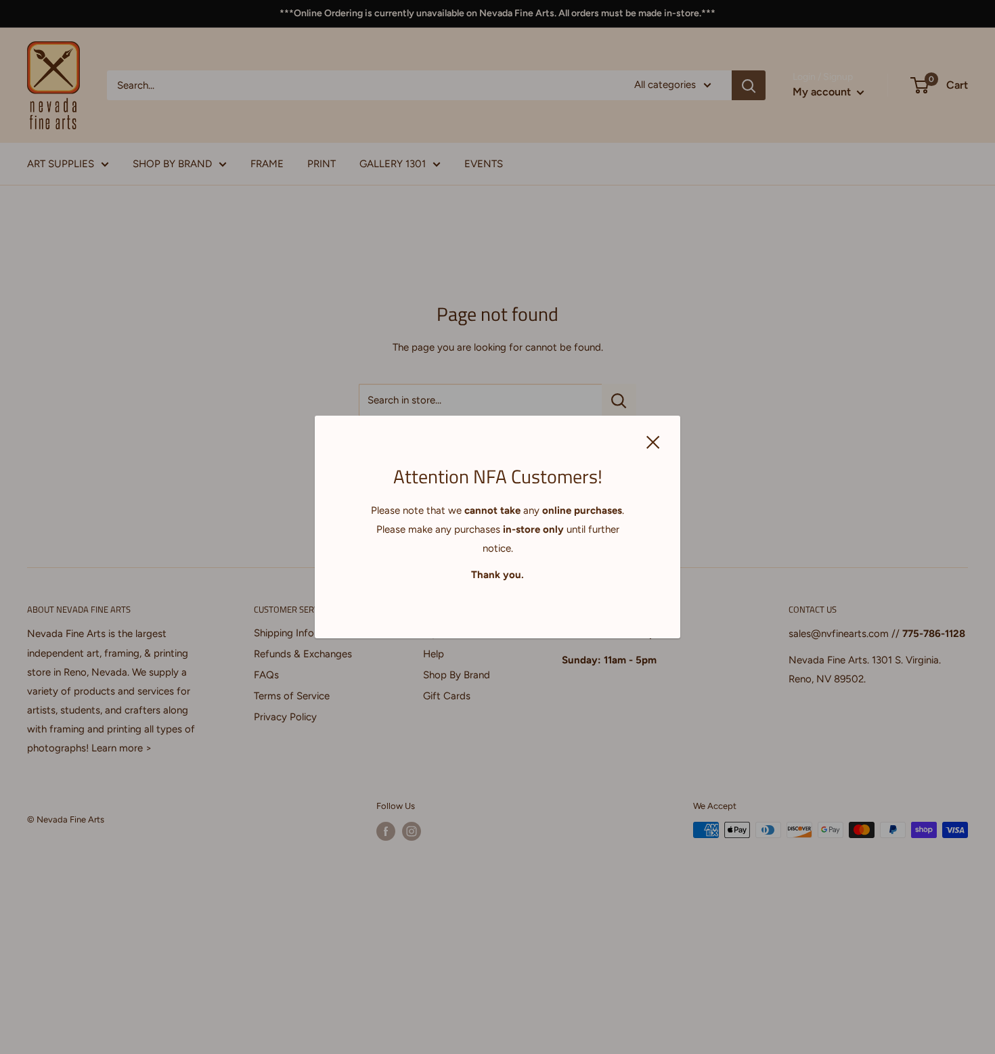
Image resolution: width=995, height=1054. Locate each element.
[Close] (653, 441)
